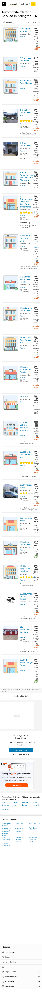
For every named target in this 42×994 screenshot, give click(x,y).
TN (9, 689)
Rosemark (5, 805)
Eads (3, 802)
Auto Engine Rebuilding (33, 829)
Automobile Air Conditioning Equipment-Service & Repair (7, 831)
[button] (38, 4)
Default (35, 22)
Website (22, 36)
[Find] (33, 4)
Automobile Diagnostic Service (33, 839)
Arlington (15, 689)
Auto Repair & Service (6, 824)
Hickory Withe (14, 806)
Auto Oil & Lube (34, 824)
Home (4, 689)
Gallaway (15, 802)
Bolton (24, 805)
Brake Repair (19, 824)
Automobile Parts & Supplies (19, 829)
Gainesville (5, 809)
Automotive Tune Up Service (19, 839)
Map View (9, 22)
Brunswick (25, 802)
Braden (35, 802)
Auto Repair (24, 689)
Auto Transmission (6, 838)
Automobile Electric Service (29, 34)
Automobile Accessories (6, 844)
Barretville (36, 805)
